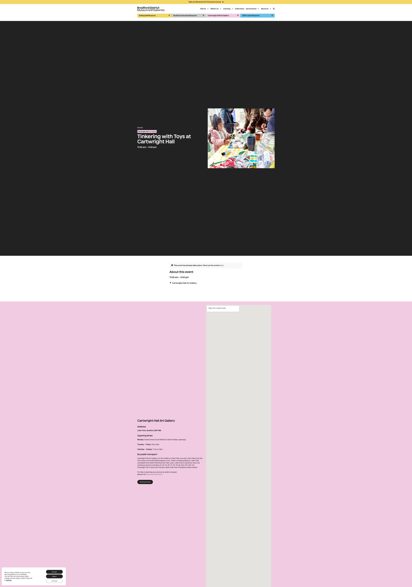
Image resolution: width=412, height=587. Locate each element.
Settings (54, 581)
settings (9, 580)
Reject (54, 576)
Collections (239, 9)
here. (222, 265)
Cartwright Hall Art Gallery (218, 15)
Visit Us (203, 9)
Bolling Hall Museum (147, 15)
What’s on (215, 9)
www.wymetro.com (154, 474)
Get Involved (251, 9)
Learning (226, 9)
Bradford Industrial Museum (185, 15)
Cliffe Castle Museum (251, 15)
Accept (54, 572)
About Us (264, 9)
